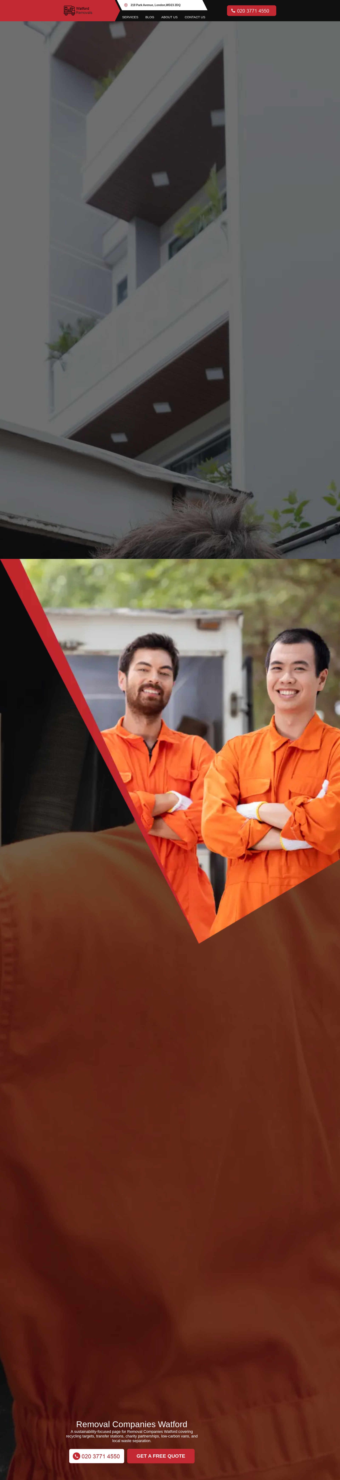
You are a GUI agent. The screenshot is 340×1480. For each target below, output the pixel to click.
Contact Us (195, 17)
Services (130, 17)
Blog (149, 17)
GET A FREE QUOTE (161, 1456)
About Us (169, 17)
